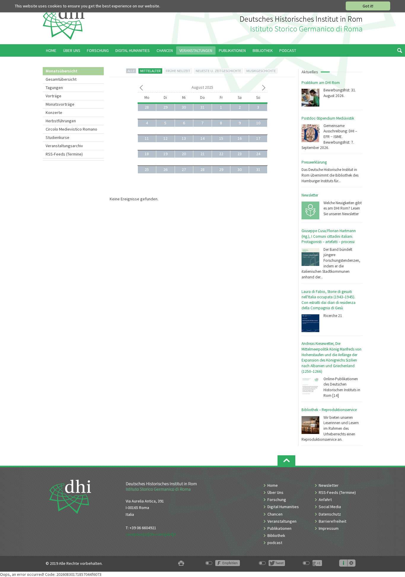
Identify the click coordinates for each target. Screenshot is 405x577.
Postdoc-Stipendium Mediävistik (328, 118)
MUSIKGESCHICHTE (261, 71)
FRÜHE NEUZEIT (178, 71)
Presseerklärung (314, 162)
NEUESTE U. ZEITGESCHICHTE (218, 71)
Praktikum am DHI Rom (321, 82)
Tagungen (54, 87)
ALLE (131, 71)
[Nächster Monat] (263, 89)
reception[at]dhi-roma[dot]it (151, 534)
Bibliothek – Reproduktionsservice (329, 409)
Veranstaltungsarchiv (64, 145)
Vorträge (53, 96)
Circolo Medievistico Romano (71, 129)
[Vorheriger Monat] (141, 89)
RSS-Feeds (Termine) (64, 154)
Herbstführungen (61, 120)
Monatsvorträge (60, 104)
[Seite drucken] (181, 563)
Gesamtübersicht (61, 79)
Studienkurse (57, 137)
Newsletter (310, 195)
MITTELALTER (150, 71)
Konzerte (54, 112)
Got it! (368, 6)
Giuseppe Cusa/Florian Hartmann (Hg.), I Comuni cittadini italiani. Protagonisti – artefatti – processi (329, 236)
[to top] (286, 460)
